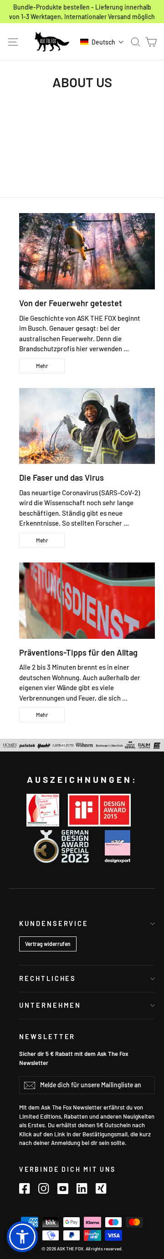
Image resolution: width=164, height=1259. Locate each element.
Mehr (42, 366)
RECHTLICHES (47, 978)
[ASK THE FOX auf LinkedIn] (82, 1188)
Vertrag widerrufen (48, 944)
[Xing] (101, 1188)
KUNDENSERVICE (53, 923)
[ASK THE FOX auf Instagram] (43, 1188)
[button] (102, 42)
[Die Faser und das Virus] (87, 426)
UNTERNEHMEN (50, 1005)
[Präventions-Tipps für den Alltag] (87, 600)
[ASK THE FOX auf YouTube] (62, 1188)
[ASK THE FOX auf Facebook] (24, 1188)
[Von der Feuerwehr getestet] (87, 251)
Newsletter (47, 1036)
